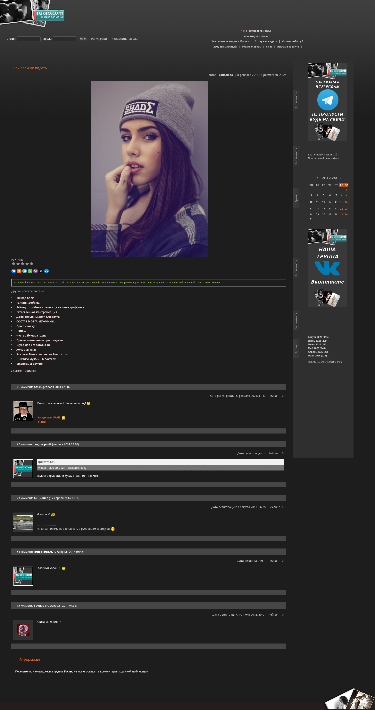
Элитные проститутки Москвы (230, 41)
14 (336, 202)
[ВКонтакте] (13, 271)
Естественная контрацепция (36, 312)
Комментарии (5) (24, 371)
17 (311, 208)
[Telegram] (24, 271)
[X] (41, 271)
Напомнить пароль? (125, 38)
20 (330, 208)
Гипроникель (43, 552)
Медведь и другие (29, 363)
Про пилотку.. (26, 326)
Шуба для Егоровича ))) (33, 345)
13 (330, 202)
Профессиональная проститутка (39, 340)
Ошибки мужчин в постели (36, 359)
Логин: (11, 38)
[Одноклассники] (19, 271)
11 (317, 202)
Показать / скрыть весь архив (325, 361)
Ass (36, 387)
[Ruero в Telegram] (327, 102)
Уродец (39, 605)
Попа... (21, 331)
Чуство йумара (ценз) (31, 335)
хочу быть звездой (225, 46)
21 (336, 208)
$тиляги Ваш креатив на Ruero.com (41, 354)
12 (323, 202)
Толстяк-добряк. (28, 302)
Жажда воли (25, 298)
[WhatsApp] (30, 271)
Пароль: (46, 38)
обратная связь (251, 46)
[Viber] (35, 271)
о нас (269, 46)
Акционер (41, 498)
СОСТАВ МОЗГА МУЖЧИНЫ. (35, 321)
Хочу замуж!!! (26, 349)
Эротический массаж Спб (322, 154)
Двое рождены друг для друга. (38, 317)
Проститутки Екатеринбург (323, 158)
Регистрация (99, 38)
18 (317, 208)
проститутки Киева (256, 36)
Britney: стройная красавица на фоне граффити (50, 307)
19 (323, 208)
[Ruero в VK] (327, 268)
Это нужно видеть (266, 41)
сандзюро (226, 75)
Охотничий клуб (292, 41)
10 (311, 202)
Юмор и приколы (260, 30)
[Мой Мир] (46, 271)
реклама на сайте (288, 46)
